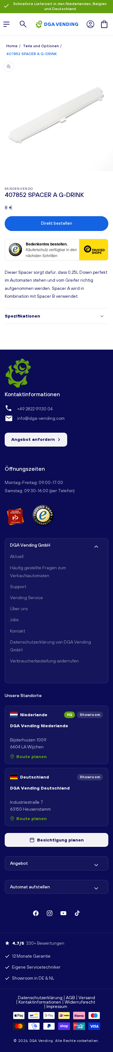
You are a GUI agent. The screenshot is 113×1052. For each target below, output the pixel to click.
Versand (86, 997)
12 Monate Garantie (31, 956)
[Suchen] (23, 24)
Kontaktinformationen (40, 1001)
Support (18, 586)
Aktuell (17, 556)
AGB (70, 997)
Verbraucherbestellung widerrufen (44, 660)
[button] (104, 24)
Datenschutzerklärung (40, 997)
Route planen (31, 756)
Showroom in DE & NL (33, 978)
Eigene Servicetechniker (36, 967)
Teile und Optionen (41, 46)
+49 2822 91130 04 (35, 408)
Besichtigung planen (60, 839)
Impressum (56, 1006)
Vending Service (26, 597)
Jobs (14, 619)
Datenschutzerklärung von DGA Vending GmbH (50, 645)
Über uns (19, 608)
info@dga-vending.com (41, 418)
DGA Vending (41, 1041)
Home (12, 46)
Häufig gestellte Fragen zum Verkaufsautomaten (38, 571)
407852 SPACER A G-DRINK (31, 54)
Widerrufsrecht (80, 1001)
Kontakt (17, 630)
